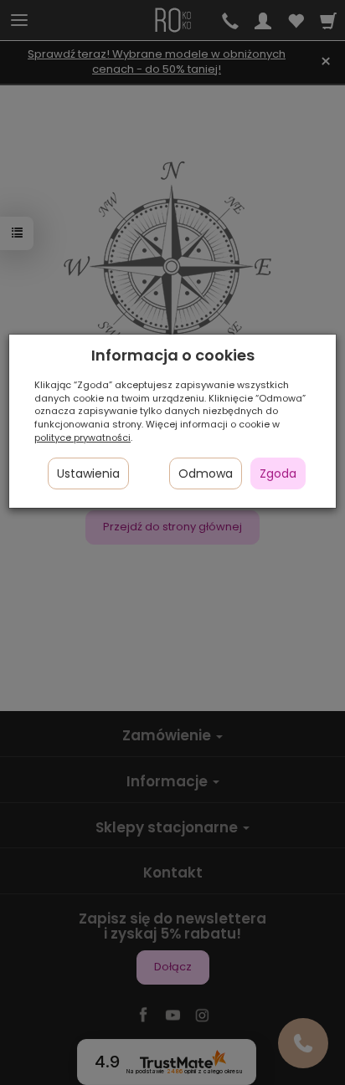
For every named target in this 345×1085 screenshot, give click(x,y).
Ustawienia (88, 473)
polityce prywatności (82, 437)
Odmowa (205, 473)
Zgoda (278, 473)
